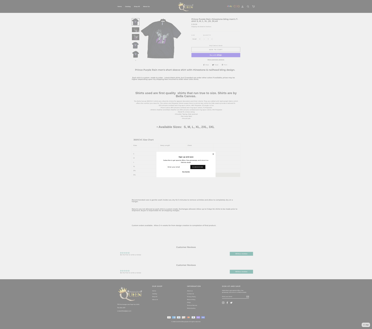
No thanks (186, 172)
